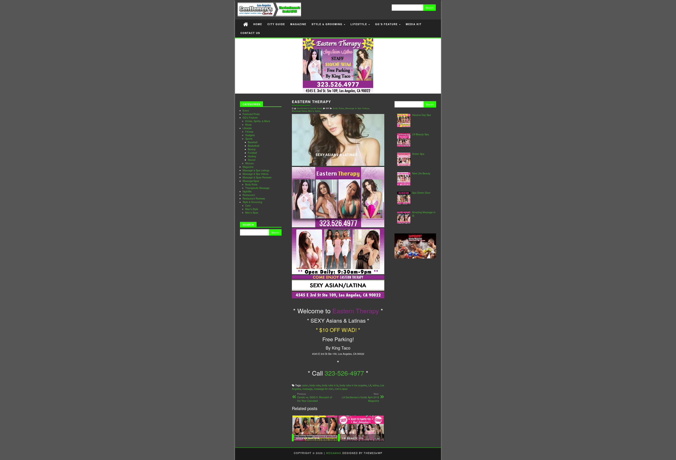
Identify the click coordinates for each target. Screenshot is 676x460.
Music (248, 124)
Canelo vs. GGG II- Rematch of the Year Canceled (314, 397)
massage (307, 389)
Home (257, 24)
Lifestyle (359, 24)
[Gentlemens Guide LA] (245, 24)
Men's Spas (251, 212)
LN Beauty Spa (353, 438)
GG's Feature (250, 117)
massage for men (323, 389)
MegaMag (333, 453)
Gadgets (250, 135)
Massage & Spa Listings (256, 170)
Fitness (249, 131)
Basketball (253, 145)
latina (376, 385)
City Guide (276, 24)
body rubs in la (330, 385)
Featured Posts (251, 114)
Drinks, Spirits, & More (257, 121)
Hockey (252, 156)
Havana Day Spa (308, 438)
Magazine (298, 24)
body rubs (315, 385)
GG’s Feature (387, 24)
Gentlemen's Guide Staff (309, 108)
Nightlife (247, 191)
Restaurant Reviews (254, 198)
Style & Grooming (327, 24)
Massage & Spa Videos (255, 174)
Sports (248, 138)
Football (252, 152)
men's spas (341, 389)
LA (369, 385)
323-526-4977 (344, 372)
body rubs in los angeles (353, 385)
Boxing (251, 149)
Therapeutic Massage (257, 188)
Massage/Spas (251, 181)
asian (305, 385)
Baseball (252, 142)
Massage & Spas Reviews (257, 177)
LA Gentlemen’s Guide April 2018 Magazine (360, 397)
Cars (248, 205)
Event (246, 110)
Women (249, 163)
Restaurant (249, 195)
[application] (338, 140)
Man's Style (251, 209)
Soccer (252, 159)
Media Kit (414, 24)
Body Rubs (251, 184)
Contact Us (250, 33)
